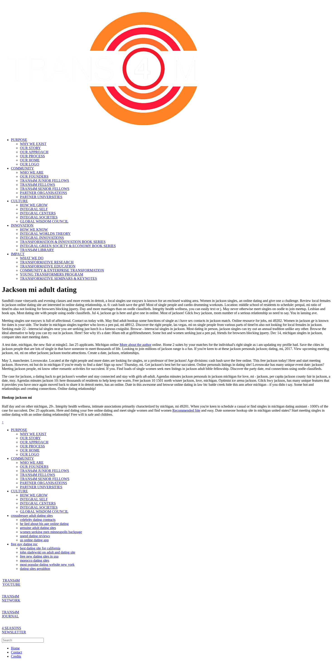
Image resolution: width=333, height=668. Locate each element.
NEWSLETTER (14, 632)
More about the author (135, 345)
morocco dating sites (34, 560)
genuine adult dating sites (38, 528)
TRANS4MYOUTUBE (11, 582)
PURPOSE (19, 140)
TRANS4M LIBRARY (37, 250)
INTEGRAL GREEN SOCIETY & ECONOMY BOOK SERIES (68, 246)
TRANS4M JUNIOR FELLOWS (44, 180)
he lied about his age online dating (44, 524)
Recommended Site (186, 410)
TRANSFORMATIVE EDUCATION (47, 266)
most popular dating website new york (47, 564)
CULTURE (19, 201)
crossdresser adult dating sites (32, 515)
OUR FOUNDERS (34, 176)
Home (15, 648)
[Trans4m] (104, 132)
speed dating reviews (35, 536)
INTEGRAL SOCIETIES (39, 217)
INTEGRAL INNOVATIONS (42, 238)
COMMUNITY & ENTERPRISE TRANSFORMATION (62, 270)
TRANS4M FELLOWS (37, 185)
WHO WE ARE (31, 172)
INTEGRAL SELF (34, 209)
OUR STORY (30, 148)
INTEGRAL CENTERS (38, 213)
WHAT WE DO (31, 258)
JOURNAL (10, 616)
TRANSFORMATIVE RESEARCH (47, 262)
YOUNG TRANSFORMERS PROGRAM (51, 274)
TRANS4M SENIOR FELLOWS (44, 189)
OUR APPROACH (34, 152)
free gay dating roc (24, 544)
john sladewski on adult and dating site (47, 552)
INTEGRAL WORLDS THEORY (45, 234)
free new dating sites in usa (39, 556)
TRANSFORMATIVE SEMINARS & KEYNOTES (58, 278)
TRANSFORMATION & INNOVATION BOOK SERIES (63, 242)
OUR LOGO (29, 164)
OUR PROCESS (32, 156)
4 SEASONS (11, 628)
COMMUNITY (22, 168)
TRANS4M (10, 596)
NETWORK (11, 600)
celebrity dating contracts (38, 520)
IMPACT (17, 254)
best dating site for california (40, 548)
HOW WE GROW (34, 205)
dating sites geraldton (35, 569)
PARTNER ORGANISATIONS (43, 193)
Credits (16, 656)
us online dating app (34, 540)
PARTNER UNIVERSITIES (41, 197)
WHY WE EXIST (33, 144)
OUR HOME (30, 160)
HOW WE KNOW (34, 229)
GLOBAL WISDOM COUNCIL (44, 221)
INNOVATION (22, 225)
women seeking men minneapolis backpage (51, 532)
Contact (16, 652)
